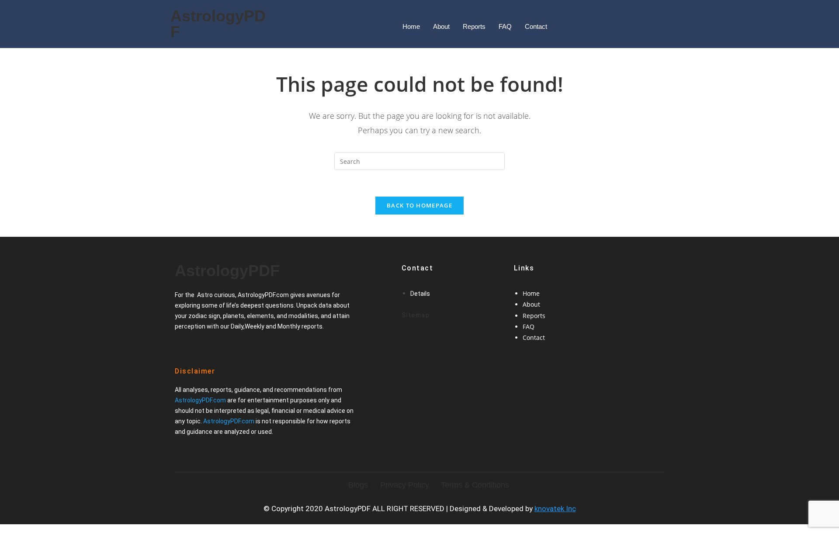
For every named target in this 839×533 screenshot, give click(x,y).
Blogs (358, 485)
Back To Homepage (419, 205)
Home (411, 26)
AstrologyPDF (218, 24)
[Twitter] (200, 346)
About (441, 26)
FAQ (505, 26)
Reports (474, 26)
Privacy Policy (404, 485)
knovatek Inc (555, 508)
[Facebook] (185, 346)
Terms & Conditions (475, 485)
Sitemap (416, 314)
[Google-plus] (215, 346)
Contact (536, 26)
